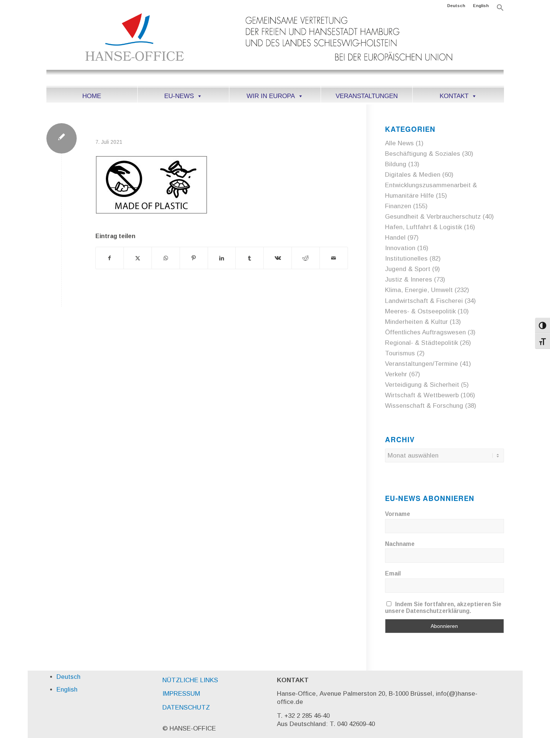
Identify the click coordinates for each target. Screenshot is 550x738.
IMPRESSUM (181, 693)
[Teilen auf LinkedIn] (222, 258)
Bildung (395, 164)
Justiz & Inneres (408, 279)
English (481, 5)
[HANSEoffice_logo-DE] (275, 48)
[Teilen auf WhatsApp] (166, 258)
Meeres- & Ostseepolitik (420, 311)
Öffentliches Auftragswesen (425, 332)
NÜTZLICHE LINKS (190, 680)
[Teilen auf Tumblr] (249, 258)
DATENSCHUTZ (186, 707)
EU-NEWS (179, 96)
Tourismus (400, 353)
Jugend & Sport (407, 269)
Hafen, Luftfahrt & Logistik (423, 227)
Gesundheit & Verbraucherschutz (433, 216)
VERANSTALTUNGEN (367, 96)
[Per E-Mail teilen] (334, 258)
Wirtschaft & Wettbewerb (422, 395)
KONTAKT (454, 96)
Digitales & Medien (412, 174)
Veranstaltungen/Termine (421, 363)
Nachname (400, 544)
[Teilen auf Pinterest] (194, 258)
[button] (500, 10)
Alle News (399, 143)
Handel (395, 237)
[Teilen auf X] (138, 258)
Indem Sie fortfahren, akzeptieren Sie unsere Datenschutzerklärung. (443, 607)
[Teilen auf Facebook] (110, 258)
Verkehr (396, 374)
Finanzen (398, 206)
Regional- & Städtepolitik (421, 342)
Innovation (400, 248)
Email (393, 573)
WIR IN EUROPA (271, 96)
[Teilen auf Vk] (277, 258)
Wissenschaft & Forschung (424, 405)
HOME (91, 96)
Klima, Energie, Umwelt (419, 290)
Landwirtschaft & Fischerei (424, 300)
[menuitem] (456, 5)
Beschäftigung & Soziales (422, 153)
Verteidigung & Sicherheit (422, 384)
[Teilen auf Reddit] (306, 258)
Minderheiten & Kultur (416, 321)
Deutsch (456, 5)
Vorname (397, 514)
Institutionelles (406, 258)
